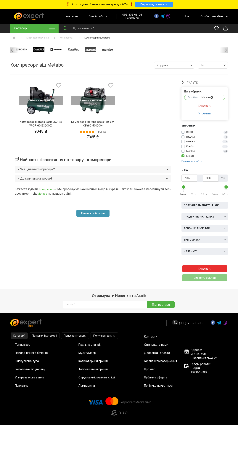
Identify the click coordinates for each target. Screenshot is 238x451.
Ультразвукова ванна (29, 377)
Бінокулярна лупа (27, 361)
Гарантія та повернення (160, 361)
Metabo (42, 193)
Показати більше (93, 213)
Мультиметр (87, 353)
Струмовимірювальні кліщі (96, 377)
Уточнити (205, 113)
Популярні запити (104, 335)
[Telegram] (162, 16)
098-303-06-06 (132, 14)
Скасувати (204, 105)
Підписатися (161, 304)
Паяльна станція (89, 344)
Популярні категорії (44, 335)
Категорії (19, 335)
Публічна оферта (155, 377)
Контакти (72, 16)
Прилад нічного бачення (31, 353)
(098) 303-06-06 (190, 323)
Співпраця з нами (156, 344)
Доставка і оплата (157, 353)
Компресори (66, 37)
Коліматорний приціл (93, 361)
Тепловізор (22, 344)
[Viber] (168, 16)
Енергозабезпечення (37, 37)
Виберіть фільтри (205, 277)
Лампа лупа (86, 385)
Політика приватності (159, 385)
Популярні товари (75, 335)
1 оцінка (101, 131)
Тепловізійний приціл (93, 369)
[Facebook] (156, 16)
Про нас (149, 369)
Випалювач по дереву (30, 369)
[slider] (183, 187)
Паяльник (21, 385)
